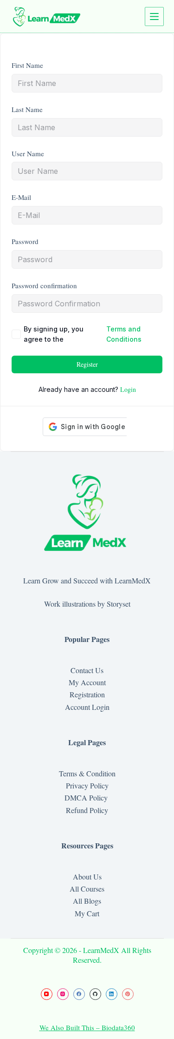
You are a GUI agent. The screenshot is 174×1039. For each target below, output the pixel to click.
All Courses (87, 888)
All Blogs (87, 901)
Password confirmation (44, 285)
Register (87, 364)
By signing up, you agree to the (83, 334)
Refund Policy (87, 810)
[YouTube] (46, 994)
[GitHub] (95, 994)
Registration (87, 694)
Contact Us (87, 670)
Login (128, 389)
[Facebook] (79, 994)
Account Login (87, 707)
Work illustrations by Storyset (87, 604)
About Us (87, 876)
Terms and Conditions (124, 334)
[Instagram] (63, 994)
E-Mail (21, 197)
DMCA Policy (87, 797)
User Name (28, 153)
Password (25, 241)
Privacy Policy (87, 785)
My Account (87, 682)
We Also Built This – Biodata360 (87, 1027)
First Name (27, 65)
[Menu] (154, 16)
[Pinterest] (128, 994)
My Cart (87, 913)
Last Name (27, 109)
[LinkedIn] (111, 994)
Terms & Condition (87, 773)
